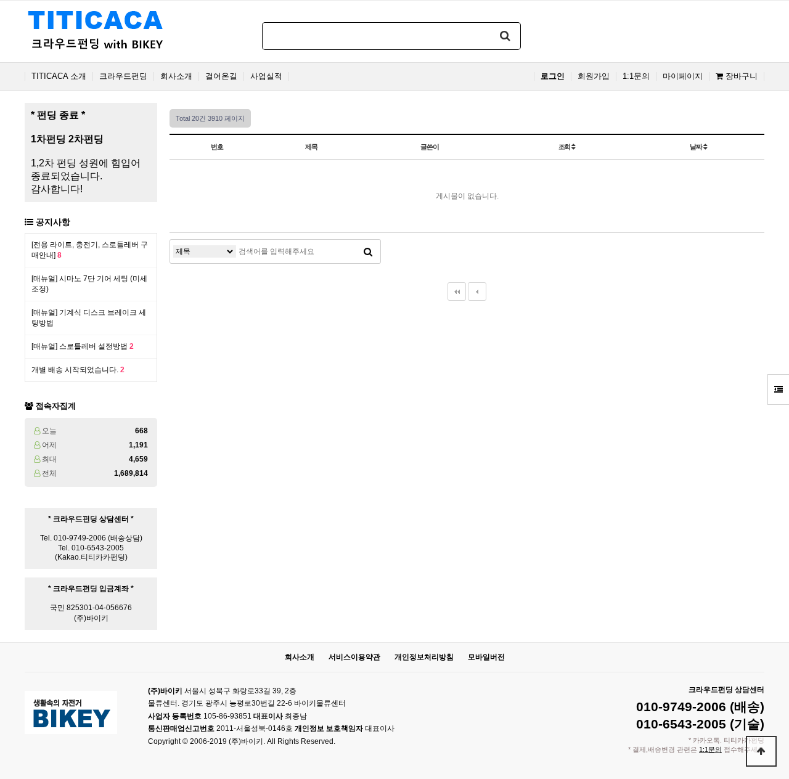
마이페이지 (683, 76)
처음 (457, 291)
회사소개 (176, 76)
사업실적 (266, 76)
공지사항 (53, 222)
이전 (477, 291)
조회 (565, 146)
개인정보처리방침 (424, 657)
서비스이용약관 (354, 657)
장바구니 (740, 76)
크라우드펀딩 (123, 76)
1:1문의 (636, 76)
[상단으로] (761, 751)
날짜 (696, 146)
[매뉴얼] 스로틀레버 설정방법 (82, 346)
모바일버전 (486, 657)
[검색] (505, 36)
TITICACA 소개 (58, 76)
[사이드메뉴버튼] (778, 389)
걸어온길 (221, 76)
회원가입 (594, 76)
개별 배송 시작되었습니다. (78, 369)
